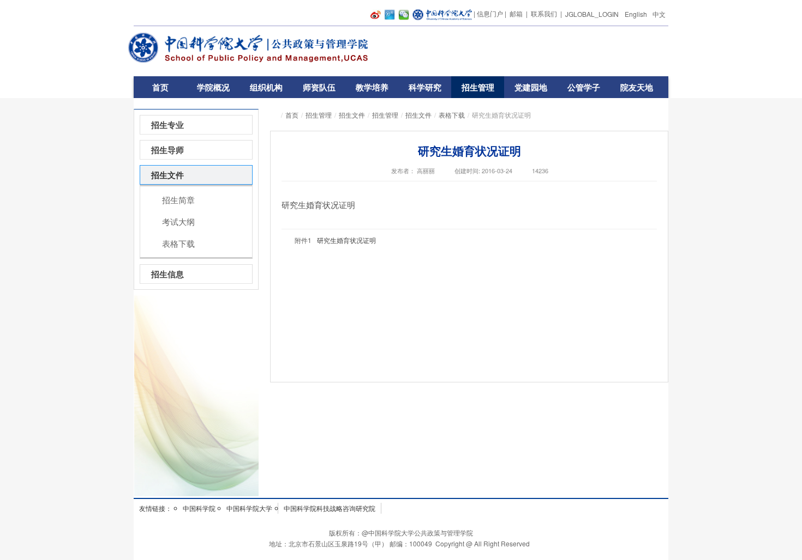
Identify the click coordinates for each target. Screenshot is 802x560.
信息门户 (490, 13)
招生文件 (352, 114)
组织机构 (266, 87)
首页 (160, 87)
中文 (659, 14)
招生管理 (478, 87)
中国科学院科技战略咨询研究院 (329, 508)
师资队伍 (319, 87)
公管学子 (583, 87)
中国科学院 (199, 508)
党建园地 (530, 87)
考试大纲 (178, 221)
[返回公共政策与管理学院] (253, 48)
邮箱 (516, 13)
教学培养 (372, 87)
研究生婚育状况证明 (346, 240)
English (636, 14)
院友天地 (636, 87)
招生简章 (178, 199)
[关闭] (679, 379)
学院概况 (213, 87)
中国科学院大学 (249, 508)
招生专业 (167, 125)
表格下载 (452, 114)
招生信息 (167, 274)
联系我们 (544, 13)
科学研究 (425, 87)
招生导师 (167, 150)
